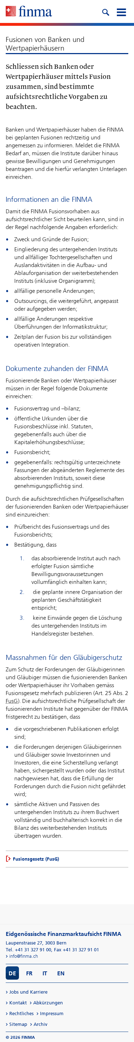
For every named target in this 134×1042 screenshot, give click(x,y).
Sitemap (18, 1024)
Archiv (41, 1024)
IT (45, 973)
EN (61, 973)
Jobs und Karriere (28, 992)
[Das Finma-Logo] (29, 12)
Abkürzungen (48, 1002)
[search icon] (105, 11)
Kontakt (18, 1002)
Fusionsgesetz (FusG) (36, 859)
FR (29, 973)
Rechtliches (21, 1013)
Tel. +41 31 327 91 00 (28, 949)
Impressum (52, 1013)
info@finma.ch (23, 956)
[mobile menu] (121, 11)
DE (12, 973)
